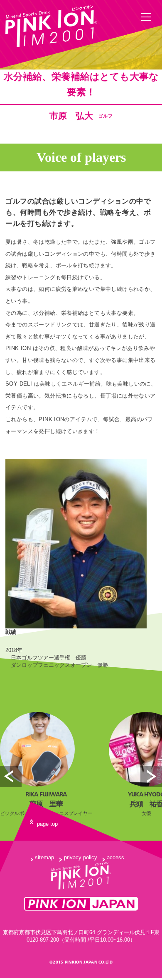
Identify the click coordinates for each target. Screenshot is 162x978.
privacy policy (80, 857)
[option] (46, 765)
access (115, 857)
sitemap (44, 857)
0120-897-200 (43, 940)
